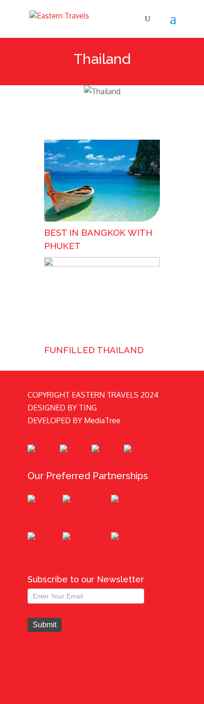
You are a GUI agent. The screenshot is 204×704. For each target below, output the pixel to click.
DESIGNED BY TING (62, 407)
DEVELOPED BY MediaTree (74, 420)
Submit (44, 625)
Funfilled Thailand (94, 350)
